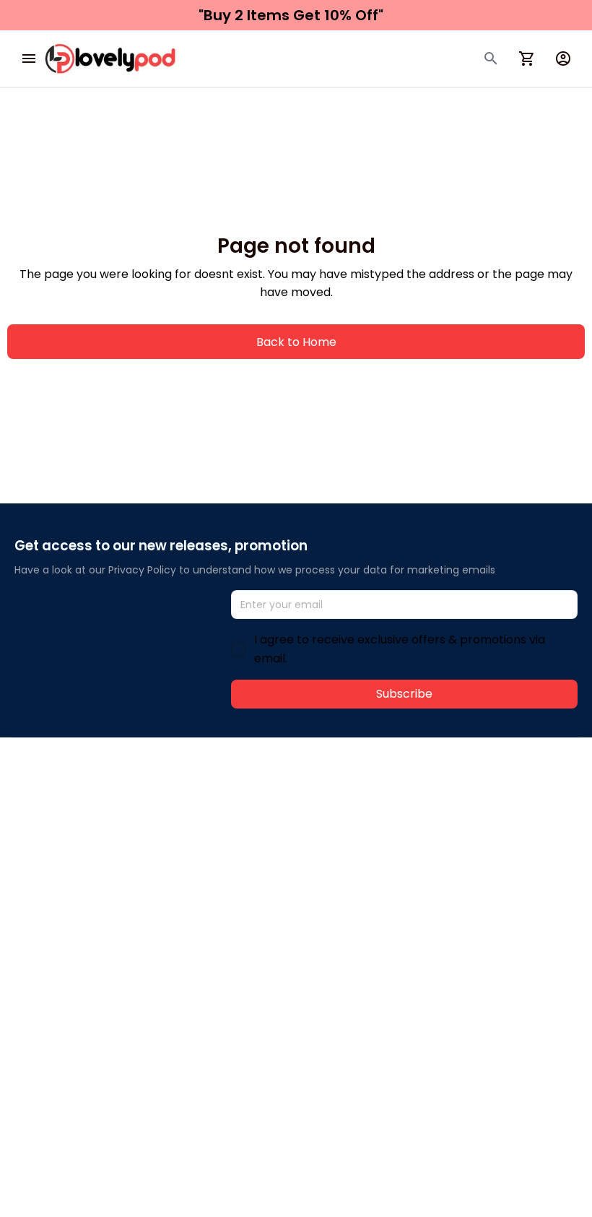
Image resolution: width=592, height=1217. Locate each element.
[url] (229, 815)
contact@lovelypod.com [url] (106, 814)
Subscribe (404, 693)
